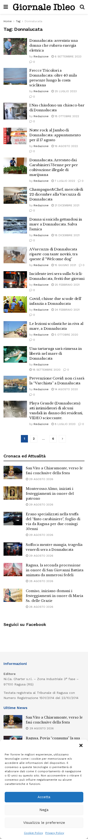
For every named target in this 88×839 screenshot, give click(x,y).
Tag (18, 21)
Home (8, 21)
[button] (81, 745)
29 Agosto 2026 (40, 479)
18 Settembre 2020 (46, 369)
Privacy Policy (54, 833)
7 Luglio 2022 (64, 181)
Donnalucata (33, 21)
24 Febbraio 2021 (67, 309)
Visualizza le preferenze (44, 823)
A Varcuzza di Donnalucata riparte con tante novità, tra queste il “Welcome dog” (53, 254)
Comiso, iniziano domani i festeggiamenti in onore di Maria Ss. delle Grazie (54, 596)
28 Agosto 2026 (40, 581)
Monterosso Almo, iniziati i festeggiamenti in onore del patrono (50, 494)
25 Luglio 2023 (65, 91)
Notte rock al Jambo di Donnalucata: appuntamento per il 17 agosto (55, 135)
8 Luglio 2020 (65, 424)
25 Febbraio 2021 (67, 284)
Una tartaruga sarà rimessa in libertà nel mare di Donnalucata (55, 353)
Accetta (44, 797)
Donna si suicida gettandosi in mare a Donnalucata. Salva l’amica (55, 224)
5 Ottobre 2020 (66, 334)
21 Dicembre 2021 (66, 205)
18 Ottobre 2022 (66, 116)
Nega (44, 810)
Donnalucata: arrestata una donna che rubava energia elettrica (53, 45)
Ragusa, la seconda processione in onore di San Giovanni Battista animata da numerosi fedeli (54, 570)
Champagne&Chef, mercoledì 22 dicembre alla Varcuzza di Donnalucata (56, 194)
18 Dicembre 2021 (67, 235)
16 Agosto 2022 (66, 146)
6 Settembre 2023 (67, 56)
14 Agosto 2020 (66, 389)
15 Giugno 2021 (65, 265)
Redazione (41, 56)
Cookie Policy (33, 833)
